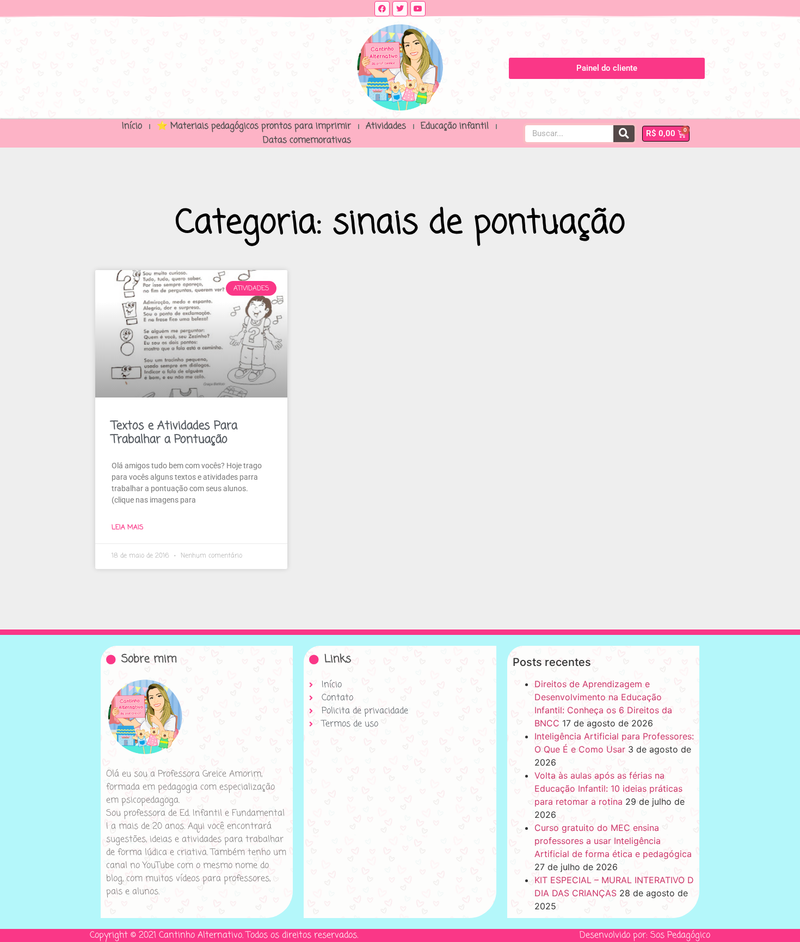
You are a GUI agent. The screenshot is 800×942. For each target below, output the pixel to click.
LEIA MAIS (127, 528)
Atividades (386, 126)
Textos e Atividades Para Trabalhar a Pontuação (174, 432)
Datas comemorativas (307, 140)
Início (132, 126)
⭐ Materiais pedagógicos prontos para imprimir (254, 126)
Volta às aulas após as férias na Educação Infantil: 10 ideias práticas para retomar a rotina (608, 788)
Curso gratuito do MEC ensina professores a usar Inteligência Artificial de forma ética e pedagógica (613, 840)
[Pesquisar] (624, 133)
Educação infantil (455, 126)
